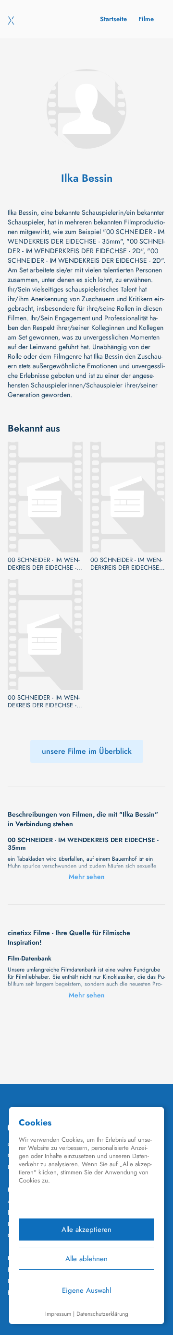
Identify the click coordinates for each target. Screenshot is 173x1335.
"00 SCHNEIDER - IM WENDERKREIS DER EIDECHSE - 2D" (86, 246)
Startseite (113, 18)
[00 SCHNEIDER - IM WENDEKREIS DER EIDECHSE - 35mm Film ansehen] (45, 497)
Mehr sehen (87, 876)
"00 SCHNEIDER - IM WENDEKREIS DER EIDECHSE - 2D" (85, 255)
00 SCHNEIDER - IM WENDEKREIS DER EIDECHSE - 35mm (44, 564)
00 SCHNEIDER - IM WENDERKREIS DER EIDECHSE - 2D (126, 564)
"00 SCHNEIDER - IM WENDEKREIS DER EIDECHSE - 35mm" (86, 236)
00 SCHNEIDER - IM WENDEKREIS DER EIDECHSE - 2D (44, 701)
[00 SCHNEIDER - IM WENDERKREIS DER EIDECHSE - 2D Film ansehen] (127, 497)
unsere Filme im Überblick (87, 751)
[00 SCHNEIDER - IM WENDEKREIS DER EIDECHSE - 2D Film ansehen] (45, 634)
